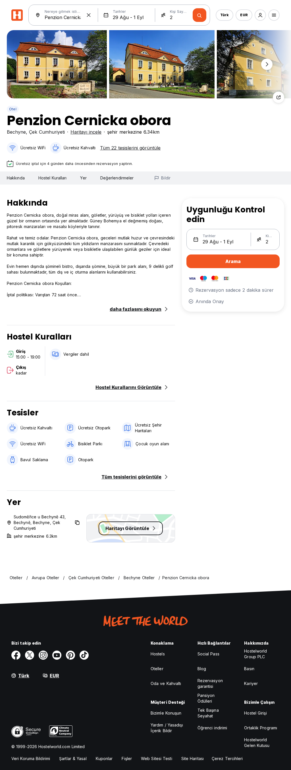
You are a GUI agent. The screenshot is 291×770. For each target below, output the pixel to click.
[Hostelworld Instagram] (43, 655)
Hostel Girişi (255, 713)
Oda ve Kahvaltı (166, 683)
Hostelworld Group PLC (255, 654)
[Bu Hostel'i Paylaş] (278, 97)
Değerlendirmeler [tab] (117, 177)
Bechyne (16, 132)
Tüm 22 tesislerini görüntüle (130, 148)
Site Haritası (192, 758)
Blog (202, 668)
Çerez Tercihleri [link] (227, 758)
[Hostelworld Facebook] (15, 655)
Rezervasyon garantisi (210, 683)
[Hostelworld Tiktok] (84, 655)
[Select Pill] (260, 15)
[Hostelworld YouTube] (56, 655)
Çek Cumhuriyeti (47, 132)
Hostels (158, 653)
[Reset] (88, 15)
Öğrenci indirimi (212, 727)
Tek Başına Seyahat (208, 713)
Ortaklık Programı (260, 727)
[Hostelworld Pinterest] (70, 655)
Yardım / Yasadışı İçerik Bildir (167, 728)
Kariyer (251, 683)
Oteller (157, 668)
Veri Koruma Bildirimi (30, 758)
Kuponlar (104, 758)
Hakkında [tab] (16, 177)
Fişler (127, 758)
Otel (12, 109)
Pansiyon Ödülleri (206, 698)
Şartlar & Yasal (73, 758)
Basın (249, 668)
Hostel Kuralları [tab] (52, 177)
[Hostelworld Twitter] (29, 655)
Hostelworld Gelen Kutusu (256, 742)
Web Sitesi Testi (156, 758)
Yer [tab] (83, 177)
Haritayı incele (85, 132)
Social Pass (208, 653)
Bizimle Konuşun (166, 713)
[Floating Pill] (267, 64)
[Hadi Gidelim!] (199, 15)
